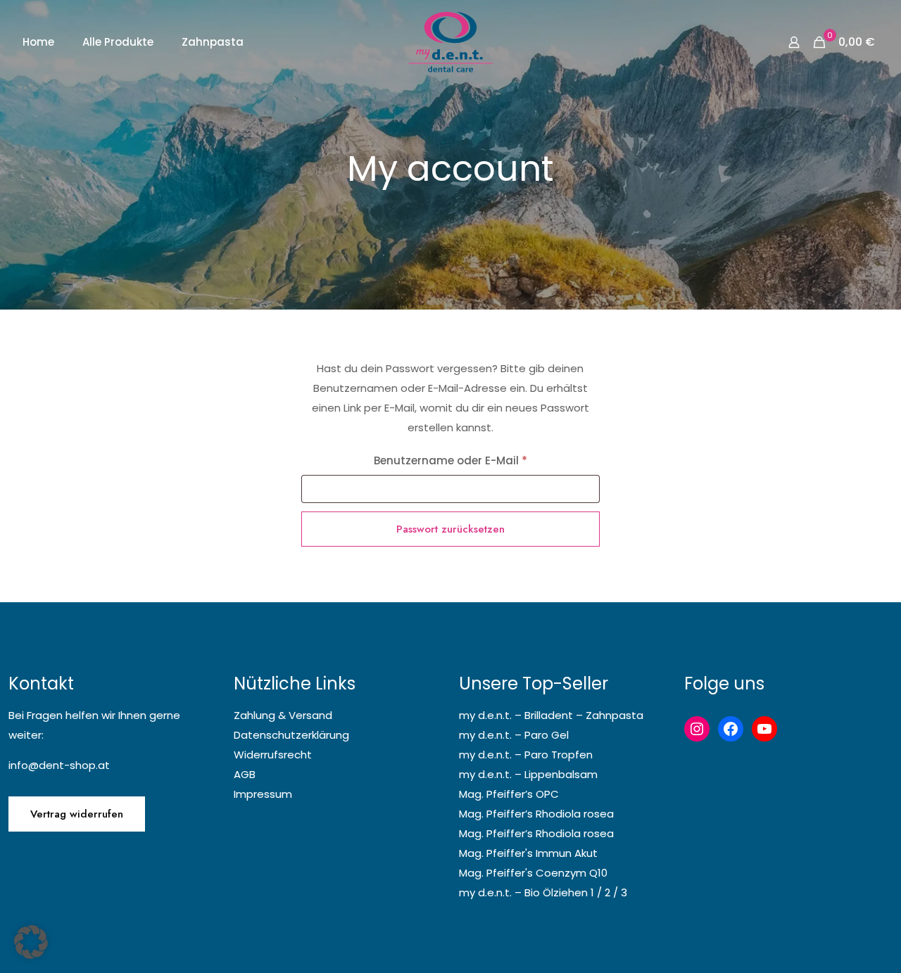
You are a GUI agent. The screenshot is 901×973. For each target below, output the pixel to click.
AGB (245, 774)
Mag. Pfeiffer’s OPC (509, 794)
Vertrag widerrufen (76, 814)
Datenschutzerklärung (291, 734)
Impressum (263, 794)
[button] (31, 942)
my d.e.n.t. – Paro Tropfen (526, 754)
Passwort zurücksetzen (450, 529)
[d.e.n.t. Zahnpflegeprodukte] (450, 42)
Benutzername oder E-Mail (481, 460)
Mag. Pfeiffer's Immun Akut (528, 853)
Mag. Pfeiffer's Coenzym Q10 (533, 872)
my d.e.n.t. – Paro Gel (514, 734)
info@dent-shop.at (59, 765)
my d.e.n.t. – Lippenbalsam (528, 774)
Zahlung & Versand (283, 715)
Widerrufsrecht (273, 754)
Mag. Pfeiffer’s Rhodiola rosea (536, 813)
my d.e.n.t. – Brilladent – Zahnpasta (551, 715)
